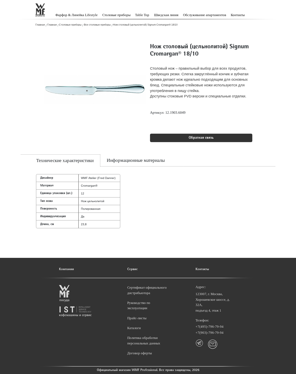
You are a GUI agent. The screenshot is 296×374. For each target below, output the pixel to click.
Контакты (238, 15)
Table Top (142, 15)
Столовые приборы (116, 15)
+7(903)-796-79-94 (210, 333)
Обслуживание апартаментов (204, 15)
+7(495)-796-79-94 (210, 327)
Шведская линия (166, 15)
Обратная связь (201, 137)
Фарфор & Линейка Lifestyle (76, 15)
